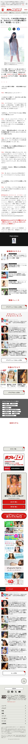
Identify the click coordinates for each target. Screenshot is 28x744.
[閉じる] (26, 4)
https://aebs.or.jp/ (11, 701)
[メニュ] (25, 9)
